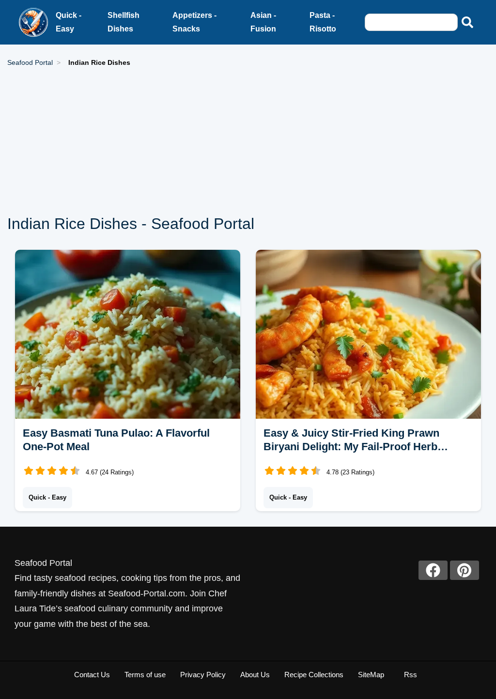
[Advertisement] (248, 141)
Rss (410, 674)
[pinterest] (464, 570)
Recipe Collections (313, 674)
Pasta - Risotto (323, 22)
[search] (467, 22)
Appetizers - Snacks (194, 22)
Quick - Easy (68, 22)
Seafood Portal (30, 62)
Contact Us (92, 674)
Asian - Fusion (263, 22)
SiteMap (371, 674)
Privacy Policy (203, 674)
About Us (255, 674)
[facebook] (433, 570)
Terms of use (145, 674)
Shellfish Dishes (124, 22)
